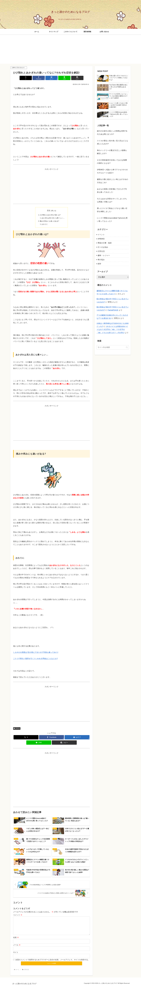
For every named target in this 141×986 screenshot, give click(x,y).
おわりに (45, 224)
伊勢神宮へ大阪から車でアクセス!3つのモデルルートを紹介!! (112, 171)
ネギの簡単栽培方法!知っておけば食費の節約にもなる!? (112, 161)
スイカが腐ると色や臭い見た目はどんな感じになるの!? (112, 142)
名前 (16, 937)
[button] (77, 78)
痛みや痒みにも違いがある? (49, 221)
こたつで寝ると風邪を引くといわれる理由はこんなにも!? (35, 659)
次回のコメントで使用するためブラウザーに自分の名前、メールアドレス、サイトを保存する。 (52, 960)
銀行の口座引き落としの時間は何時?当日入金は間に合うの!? (112, 132)
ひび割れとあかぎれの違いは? (50, 215)
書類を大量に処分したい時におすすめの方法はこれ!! (112, 180)
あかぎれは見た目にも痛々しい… (53, 218)
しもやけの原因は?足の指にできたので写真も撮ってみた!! (35, 652)
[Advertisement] (70, 50)
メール (17, 945)
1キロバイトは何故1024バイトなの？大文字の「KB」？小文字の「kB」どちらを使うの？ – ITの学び (112, 329)
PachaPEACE (113, 310)
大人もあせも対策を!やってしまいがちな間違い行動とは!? (112, 200)
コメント (17, 915)
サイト (15, 952)
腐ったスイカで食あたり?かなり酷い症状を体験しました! (112, 209)
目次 (48, 210)
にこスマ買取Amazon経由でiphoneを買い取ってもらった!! (112, 219)
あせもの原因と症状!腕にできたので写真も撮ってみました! (112, 190)
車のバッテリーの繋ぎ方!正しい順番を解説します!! (112, 151)
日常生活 (17, 728)
